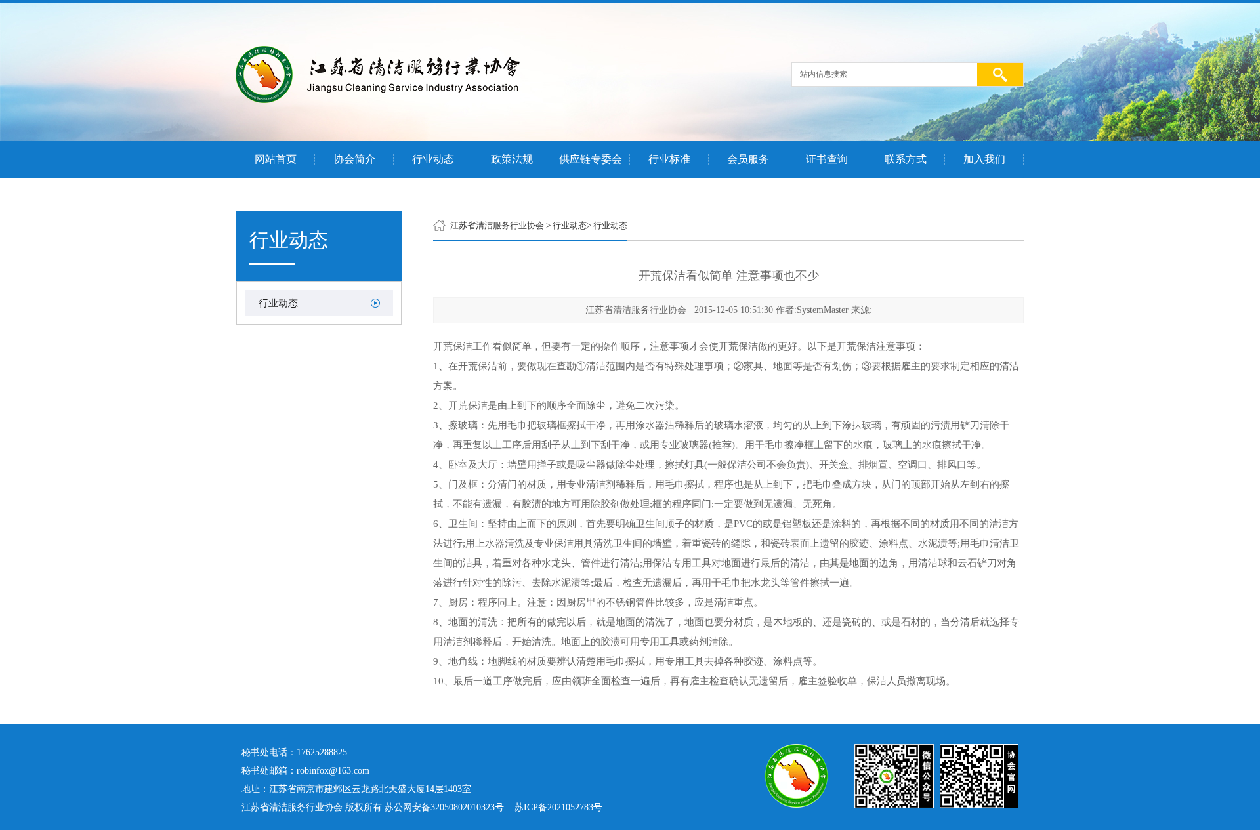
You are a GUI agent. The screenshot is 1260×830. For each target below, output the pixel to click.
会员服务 (748, 159)
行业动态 (433, 159)
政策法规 (512, 159)
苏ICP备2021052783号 (558, 807)
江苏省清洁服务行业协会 (497, 225)
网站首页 (276, 159)
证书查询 (827, 159)
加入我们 (984, 159)
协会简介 (354, 159)
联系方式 (906, 159)
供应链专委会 (590, 159)
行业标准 (669, 159)
